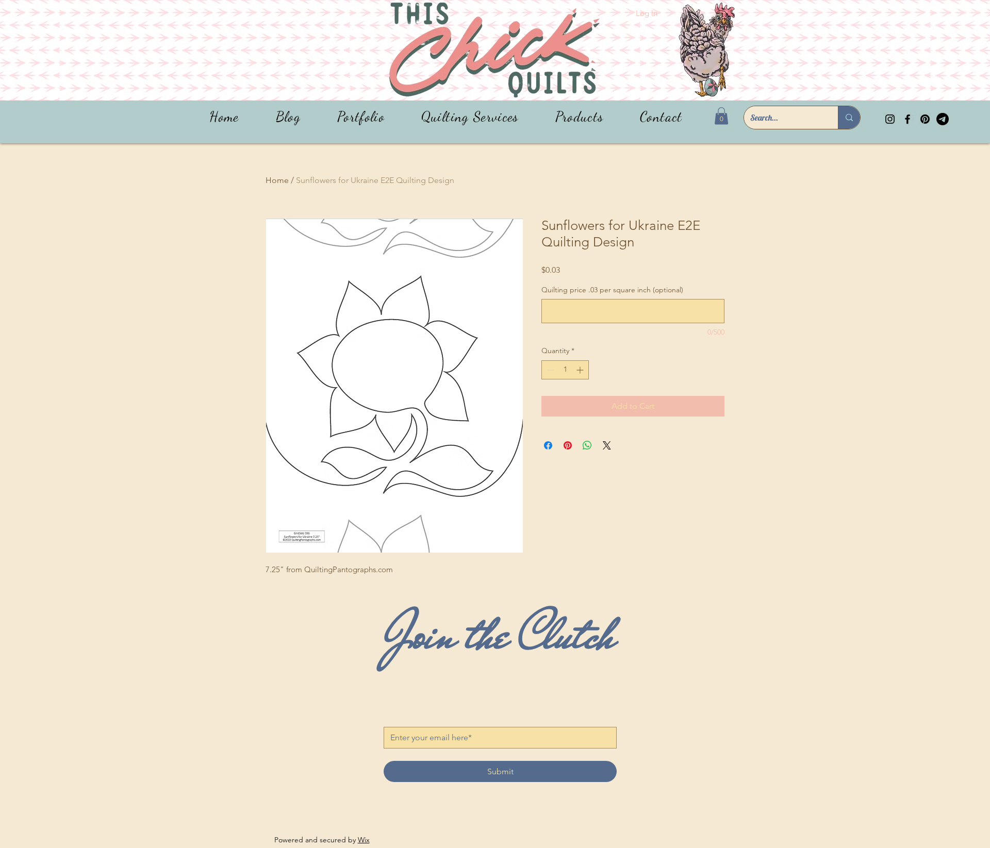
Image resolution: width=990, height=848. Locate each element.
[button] (579, 117)
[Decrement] (549, 370)
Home (277, 180)
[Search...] (849, 117)
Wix (364, 839)
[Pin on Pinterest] (568, 445)
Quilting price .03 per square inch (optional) (612, 289)
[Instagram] (890, 119)
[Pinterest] (925, 119)
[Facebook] (907, 119)
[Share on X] (607, 445)
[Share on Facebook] (548, 445)
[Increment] (580, 370)
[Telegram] (942, 119)
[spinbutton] (565, 370)
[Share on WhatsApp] (587, 445)
